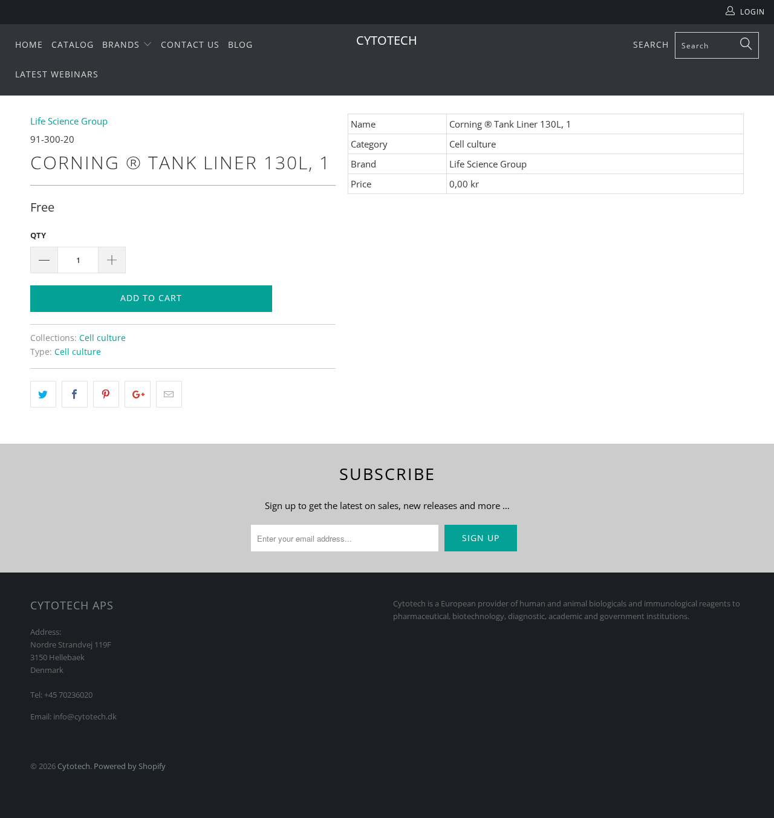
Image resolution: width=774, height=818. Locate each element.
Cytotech (386, 40)
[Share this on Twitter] (43, 394)
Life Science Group (69, 121)
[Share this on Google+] (138, 394)
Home (29, 44)
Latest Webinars (57, 74)
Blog (240, 44)
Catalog (72, 44)
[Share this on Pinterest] (106, 394)
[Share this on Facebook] (75, 394)
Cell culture (102, 338)
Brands (122, 44)
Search (651, 44)
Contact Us (190, 44)
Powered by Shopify (130, 766)
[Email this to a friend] (169, 394)
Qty (38, 235)
